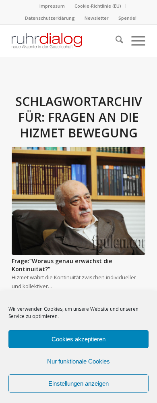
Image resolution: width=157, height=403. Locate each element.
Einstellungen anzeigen (78, 383)
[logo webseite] (65, 41)
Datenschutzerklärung (50, 18)
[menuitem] (52, 6)
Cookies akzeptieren (78, 339)
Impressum (52, 6)
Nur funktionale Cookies (78, 361)
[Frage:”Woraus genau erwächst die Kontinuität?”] (78, 201)
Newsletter (97, 18)
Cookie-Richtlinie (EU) (97, 6)
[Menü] (134, 41)
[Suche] (115, 41)
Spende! (127, 18)
